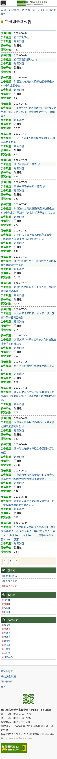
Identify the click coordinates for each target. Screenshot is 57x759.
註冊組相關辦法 (9, 576)
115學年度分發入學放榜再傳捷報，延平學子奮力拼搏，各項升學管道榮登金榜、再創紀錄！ (28, 111)
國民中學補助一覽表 (25, 164)
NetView (27, 738)
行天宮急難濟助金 (24, 59)
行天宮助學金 (21, 37)
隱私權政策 (7, 671)
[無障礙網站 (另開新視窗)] (28, 748)
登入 (3, 687)
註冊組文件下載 (9, 581)
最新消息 (19, 41)
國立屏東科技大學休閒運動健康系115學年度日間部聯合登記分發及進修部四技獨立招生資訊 (28, 396)
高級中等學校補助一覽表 (28, 186)
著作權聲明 (7, 681)
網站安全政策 (8, 676)
